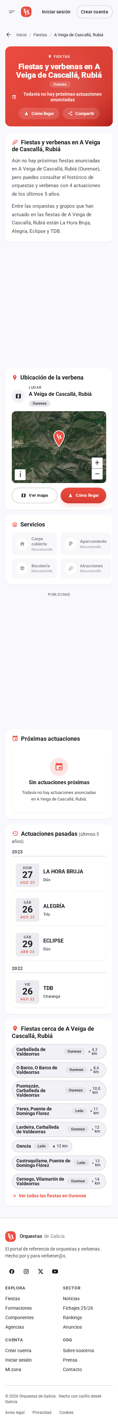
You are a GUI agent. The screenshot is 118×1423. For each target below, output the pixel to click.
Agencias (14, 1327)
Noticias (71, 1298)
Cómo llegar (42, 113)
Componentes (19, 1317)
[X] (40, 1271)
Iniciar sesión (56, 11)
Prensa (70, 1360)
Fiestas (40, 35)
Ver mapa (38, 495)
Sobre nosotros (78, 1350)
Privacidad (41, 1412)
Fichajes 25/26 (78, 1308)
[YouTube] (55, 1271)
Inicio (21, 35)
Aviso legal (15, 1412)
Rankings (72, 1317)
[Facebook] (11, 1271)
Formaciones (18, 1308)
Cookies (66, 1412)
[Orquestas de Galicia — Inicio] (26, 12)
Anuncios (72, 1327)
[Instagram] (26, 1271)
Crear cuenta (94, 11)
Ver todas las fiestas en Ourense (52, 1195)
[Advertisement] (59, 306)
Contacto (72, 1369)
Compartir (84, 113)
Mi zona (13, 1369)
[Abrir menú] (11, 11)
